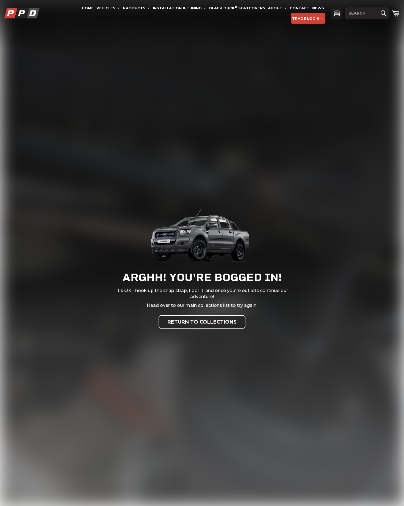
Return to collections (202, 322)
